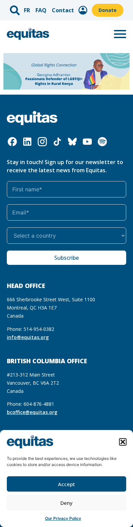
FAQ (40, 10)
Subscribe (66, 257)
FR (27, 10)
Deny (66, 502)
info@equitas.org (28, 337)
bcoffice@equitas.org (32, 412)
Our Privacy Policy (63, 518)
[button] (122, 441)
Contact (63, 10)
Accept (66, 484)
